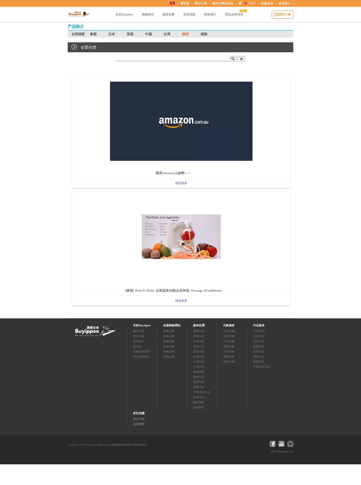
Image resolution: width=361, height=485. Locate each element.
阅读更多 (181, 183)
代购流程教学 (141, 351)
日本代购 (198, 341)
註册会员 (267, 3)
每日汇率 (201, 3)
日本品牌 (168, 336)
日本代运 (198, 346)
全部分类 (88, 47)
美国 (93, 34)
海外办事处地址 (222, 3)
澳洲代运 (198, 376)
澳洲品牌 (168, 351)
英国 (130, 34)
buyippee (79, 14)
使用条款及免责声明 (121, 444)
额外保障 (198, 402)
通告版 (184, 3)
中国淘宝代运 (201, 392)
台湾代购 (198, 361)
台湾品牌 (168, 346)
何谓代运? (259, 331)
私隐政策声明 (139, 444)
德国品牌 (168, 356)
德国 (204, 34)
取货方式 (198, 397)
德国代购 (198, 381)
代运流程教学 (141, 356)
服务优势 (138, 331)
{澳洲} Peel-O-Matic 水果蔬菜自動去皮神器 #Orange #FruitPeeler (173, 290)
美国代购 (198, 331)
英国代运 (198, 356)
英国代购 (198, 351)
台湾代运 (198, 366)
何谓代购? (229, 331)
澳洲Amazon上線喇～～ (173, 173)
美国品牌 (168, 331)
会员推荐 (138, 424)
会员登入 (284, 3)
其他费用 (198, 407)
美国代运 (198, 336)
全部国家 (78, 34)
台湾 (167, 34)
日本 (111, 34)
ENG (252, 3)
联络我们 (138, 341)
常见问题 (138, 336)
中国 (148, 34)
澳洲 (185, 34)
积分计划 (138, 418)
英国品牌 (168, 341)
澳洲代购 (198, 371)
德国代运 (198, 387)
